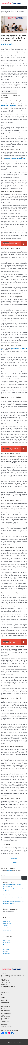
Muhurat (5, 944)
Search (3, 875)
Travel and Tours (5, 1021)
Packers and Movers (15, 43)
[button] (14, 91)
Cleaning (3, 1015)
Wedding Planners (5, 1016)
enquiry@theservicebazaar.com (8, 986)
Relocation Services (5, 1008)
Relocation (5, 951)
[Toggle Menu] (25, 7)
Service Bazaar (6, 953)
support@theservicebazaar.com (8, 987)
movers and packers (21, 48)
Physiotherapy (4, 1019)
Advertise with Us (5, 1002)
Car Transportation (5, 1010)
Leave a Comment (5, 43)
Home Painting (4, 1024)
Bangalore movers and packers (8, 105)
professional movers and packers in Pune (15, 158)
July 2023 (5, 925)
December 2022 (7, 930)
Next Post (14, 862)
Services (3, 997)
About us (3, 996)
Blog (2, 994)
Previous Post (14, 858)
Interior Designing (7, 942)
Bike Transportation (5, 1012)
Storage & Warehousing (6, 1026)
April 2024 (5, 919)
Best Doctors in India (6, 1023)
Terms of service (5, 999)
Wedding (5, 955)
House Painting (6, 940)
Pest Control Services (6, 1013)
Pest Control (6, 949)
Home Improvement (8, 938)
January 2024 (6, 921)
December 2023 (7, 923)
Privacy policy (4, 1000)
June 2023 (5, 928)
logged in (9, 870)
